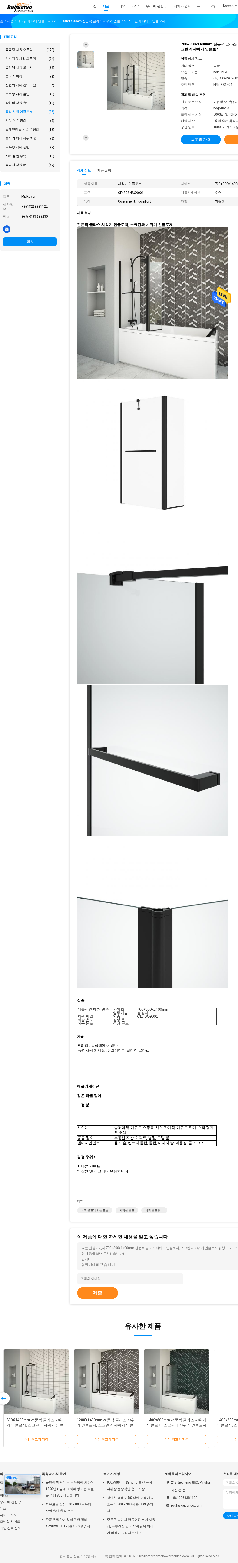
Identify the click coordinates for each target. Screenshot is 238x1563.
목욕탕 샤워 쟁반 (29, 147)
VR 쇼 (4, 1495)
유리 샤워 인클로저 (29, 112)
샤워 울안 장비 (154, 1210)
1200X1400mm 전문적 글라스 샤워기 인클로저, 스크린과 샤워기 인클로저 (106, 1425)
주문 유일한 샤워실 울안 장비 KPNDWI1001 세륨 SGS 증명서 (68, 1523)
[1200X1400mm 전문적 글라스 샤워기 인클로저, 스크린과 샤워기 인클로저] (106, 1381)
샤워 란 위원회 (29, 121)
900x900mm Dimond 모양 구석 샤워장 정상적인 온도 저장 (129, 1485)
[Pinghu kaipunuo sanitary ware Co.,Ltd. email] (6, 229)
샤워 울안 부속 (29, 156)
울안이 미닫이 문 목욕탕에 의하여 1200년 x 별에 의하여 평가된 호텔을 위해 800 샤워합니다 (70, 1488)
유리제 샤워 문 (29, 165)
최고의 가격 (201, 139)
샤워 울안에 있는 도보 (94, 1210)
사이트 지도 (8, 1515)
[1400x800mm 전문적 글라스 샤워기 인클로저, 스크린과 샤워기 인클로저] (176, 1381)
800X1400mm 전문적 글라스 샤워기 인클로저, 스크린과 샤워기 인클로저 (35, 1425)
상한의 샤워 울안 (29, 103)
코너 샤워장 (29, 76)
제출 (97, 1293)
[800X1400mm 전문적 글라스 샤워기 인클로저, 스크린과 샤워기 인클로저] (36, 1381)
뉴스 (3, 1508)
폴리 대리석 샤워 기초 (29, 138)
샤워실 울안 (126, 1210)
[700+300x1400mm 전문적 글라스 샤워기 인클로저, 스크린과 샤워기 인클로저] (136, 81)
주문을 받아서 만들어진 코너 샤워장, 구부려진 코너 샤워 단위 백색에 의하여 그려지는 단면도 (131, 1526)
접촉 (30, 241)
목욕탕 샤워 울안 (29, 94)
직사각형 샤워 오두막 (29, 59)
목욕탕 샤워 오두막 (29, 50)
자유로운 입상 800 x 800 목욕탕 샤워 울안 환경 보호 (68, 1507)
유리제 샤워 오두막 (29, 67)
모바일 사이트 (10, 1521)
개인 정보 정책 (10, 1528)
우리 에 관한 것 (11, 1502)
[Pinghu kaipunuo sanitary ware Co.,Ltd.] (20, 7)
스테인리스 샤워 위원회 (29, 129)
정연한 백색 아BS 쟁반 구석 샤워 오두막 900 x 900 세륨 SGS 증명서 (130, 1504)
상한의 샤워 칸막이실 (29, 85)
